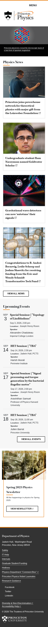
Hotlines (6, 568)
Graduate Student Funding (14, 563)
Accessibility (10, 606)
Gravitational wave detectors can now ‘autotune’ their (23, 214)
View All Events (31, 439)
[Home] (19, 16)
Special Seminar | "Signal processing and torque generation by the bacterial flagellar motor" (27, 379)
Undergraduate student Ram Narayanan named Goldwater (23, 161)
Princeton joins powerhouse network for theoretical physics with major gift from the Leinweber (22, 107)
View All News (16, 293)
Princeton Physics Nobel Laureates (18, 576)
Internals (6, 559)
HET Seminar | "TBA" (23, 346)
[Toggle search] (44, 5)
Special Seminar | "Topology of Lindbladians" (27, 316)
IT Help (5, 555)
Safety (5, 550)
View (21, 509)
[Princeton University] (14, 619)
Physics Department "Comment (19, 572)
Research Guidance (11, 581)
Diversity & (16, 603)
